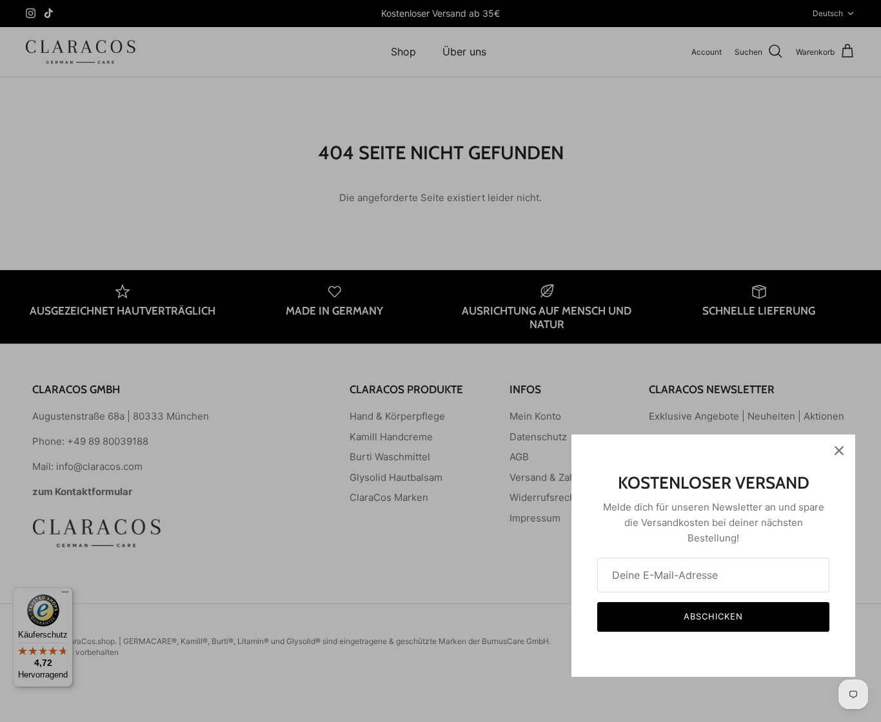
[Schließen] (839, 450)
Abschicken (713, 616)
